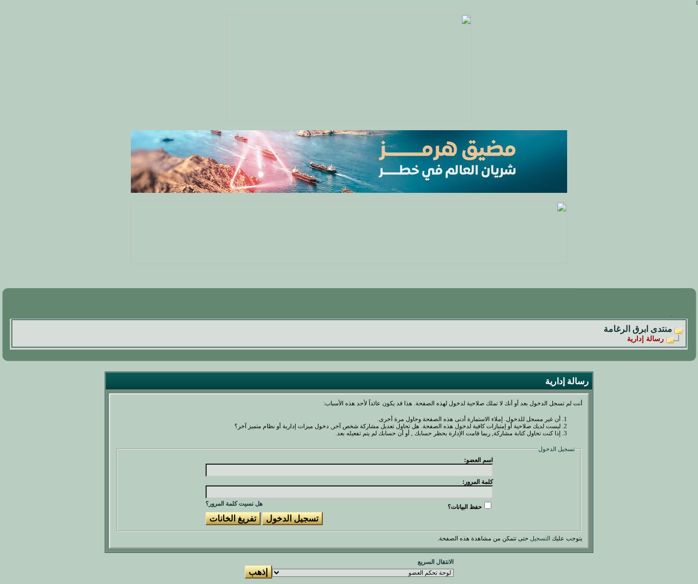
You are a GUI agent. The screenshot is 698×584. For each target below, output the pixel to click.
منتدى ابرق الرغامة (638, 328)
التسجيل (540, 539)
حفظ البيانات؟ (465, 506)
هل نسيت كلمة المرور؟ (234, 503)
